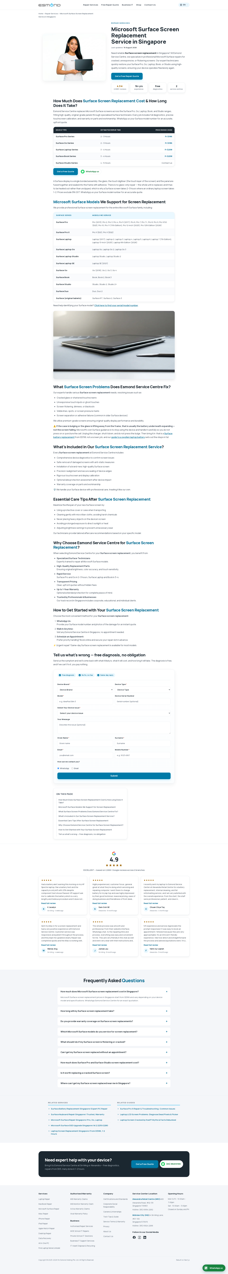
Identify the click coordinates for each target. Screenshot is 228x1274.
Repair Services (90, 4)
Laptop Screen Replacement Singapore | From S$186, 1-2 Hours (78, 1132)
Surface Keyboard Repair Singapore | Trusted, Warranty (77, 1114)
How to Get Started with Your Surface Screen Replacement (85, 829)
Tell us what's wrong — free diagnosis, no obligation (82, 834)
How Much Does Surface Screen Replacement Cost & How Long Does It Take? (90, 801)
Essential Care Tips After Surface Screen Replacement (83, 820)
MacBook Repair (45, 1204)
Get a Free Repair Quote (127, 76)
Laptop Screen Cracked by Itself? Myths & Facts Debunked (148, 1120)
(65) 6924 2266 (146, 1226)
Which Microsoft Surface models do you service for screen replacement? (114, 1031)
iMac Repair (43, 1214)
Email (76, 768)
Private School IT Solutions (81, 1236)
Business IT (127, 4)
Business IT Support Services (82, 1241)
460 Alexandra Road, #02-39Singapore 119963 (148, 1202)
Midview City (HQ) (140, 1215)
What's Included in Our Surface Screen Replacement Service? (86, 816)
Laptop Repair (44, 1199)
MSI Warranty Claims (78, 1199)
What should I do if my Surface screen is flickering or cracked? (114, 1042)
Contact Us (150, 4)
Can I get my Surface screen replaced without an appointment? (114, 1052)
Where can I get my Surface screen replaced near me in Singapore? (114, 1083)
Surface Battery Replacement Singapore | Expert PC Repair (79, 1108)
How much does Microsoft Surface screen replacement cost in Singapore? (115, 991)
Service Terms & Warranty (114, 1221)
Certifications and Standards (115, 1199)
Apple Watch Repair (47, 1228)
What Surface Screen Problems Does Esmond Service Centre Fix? (88, 811)
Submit (114, 776)
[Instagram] (139, 1237)
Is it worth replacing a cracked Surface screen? (114, 1073)
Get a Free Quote (65, 171)
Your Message (63, 719)
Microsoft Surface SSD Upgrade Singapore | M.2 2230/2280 (79, 1125)
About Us (107, 1231)
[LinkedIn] (144, 1237)
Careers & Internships (112, 1212)
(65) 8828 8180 (173, 1164)
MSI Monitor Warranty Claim (81, 1204)
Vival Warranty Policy (79, 1214)
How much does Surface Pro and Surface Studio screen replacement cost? (114, 1062)
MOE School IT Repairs (79, 1231)
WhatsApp (64, 768)
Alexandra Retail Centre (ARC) (146, 1199)
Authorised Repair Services (81, 1226)
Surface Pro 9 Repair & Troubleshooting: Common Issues (147, 1108)
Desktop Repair (45, 1233)
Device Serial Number (124, 696)
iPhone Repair (44, 1219)
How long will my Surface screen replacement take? (114, 1011)
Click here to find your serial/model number (116, 305)
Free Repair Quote (110, 4)
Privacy (106, 1226)
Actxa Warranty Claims (80, 1209)
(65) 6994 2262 (146, 1209)
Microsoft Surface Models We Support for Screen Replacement (87, 807)
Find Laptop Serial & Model (49, 1248)
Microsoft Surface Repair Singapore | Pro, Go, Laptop (76, 1120)
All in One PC (44, 1243)
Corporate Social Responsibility (110, 1205)
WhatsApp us (92, 171)
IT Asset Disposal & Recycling (82, 1246)
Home (41, 13)
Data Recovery (45, 1238)
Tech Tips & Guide (110, 1217)
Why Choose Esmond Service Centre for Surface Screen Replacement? (90, 825)
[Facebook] (134, 1237)
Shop (138, 4)
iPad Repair (43, 1223)
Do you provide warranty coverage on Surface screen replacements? (114, 1021)
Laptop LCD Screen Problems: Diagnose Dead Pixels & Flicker (149, 1114)
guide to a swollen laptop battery (128, 437)
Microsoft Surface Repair (49, 1209)
